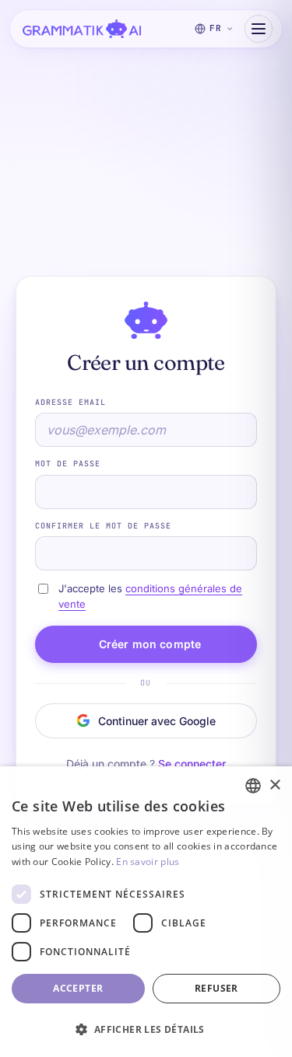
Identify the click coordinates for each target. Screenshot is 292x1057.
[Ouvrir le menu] (259, 29)
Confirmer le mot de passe (103, 526)
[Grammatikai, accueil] (82, 28)
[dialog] (146, 911)
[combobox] (253, 786)
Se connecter (192, 763)
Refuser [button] (216, 988)
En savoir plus (147, 861)
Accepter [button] (78, 988)
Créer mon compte (150, 644)
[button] (146, 1029)
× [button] (274, 785)
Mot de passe (67, 464)
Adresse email (70, 402)
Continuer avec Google (157, 720)
